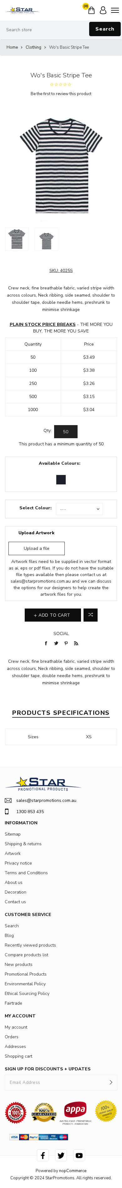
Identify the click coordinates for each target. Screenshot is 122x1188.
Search (104, 29)
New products (19, 964)
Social (61, 634)
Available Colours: (59, 463)
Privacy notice (18, 863)
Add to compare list (91, 615)
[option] (17, 239)
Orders (11, 1037)
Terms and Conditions (26, 873)
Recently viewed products (30, 945)
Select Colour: (35, 508)
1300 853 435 (30, 812)
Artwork (13, 853)
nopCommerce (72, 1171)
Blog (9, 935)
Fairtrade (13, 1003)
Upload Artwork (36, 533)
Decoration (15, 892)
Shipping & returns (23, 844)
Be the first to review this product (61, 94)
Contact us (15, 902)
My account (16, 1027)
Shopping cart (18, 1056)
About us (14, 882)
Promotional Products (26, 974)
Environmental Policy (25, 984)
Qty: (47, 431)
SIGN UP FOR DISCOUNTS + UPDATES (48, 1069)
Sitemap (13, 834)
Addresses (15, 1047)
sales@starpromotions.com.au (41, 581)
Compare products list (26, 955)
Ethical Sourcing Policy (27, 993)
